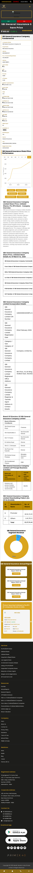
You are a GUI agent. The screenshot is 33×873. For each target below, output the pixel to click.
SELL (24, 21)
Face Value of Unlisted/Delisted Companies (12, 703)
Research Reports (6, 692)
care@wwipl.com (8, 821)
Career (3, 759)
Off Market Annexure (6, 695)
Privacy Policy (4, 730)
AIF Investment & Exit (6, 677)
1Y (18, 157)
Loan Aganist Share (6, 660)
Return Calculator (6, 712)
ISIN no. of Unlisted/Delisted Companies (11, 700)
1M (8, 157)
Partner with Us (5, 762)
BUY (9, 21)
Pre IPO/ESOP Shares (6, 649)
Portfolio (3, 686)
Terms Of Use (5, 735)
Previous (1, 621)
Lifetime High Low (5, 709)
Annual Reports (5, 689)
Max (29, 157)
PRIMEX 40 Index (5, 741)
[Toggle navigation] (30, 6)
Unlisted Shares (5, 654)
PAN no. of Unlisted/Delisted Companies (11, 697)
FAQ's (2, 721)
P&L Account (12, 193)
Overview (11, 190)
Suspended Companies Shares (9, 668)
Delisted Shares (5, 651)
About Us (3, 724)
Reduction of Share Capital (8, 671)
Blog (2, 756)
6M (15, 157)
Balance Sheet (21, 190)
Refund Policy (4, 738)
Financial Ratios (11, 197)
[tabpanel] (16, 622)
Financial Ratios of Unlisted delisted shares (12, 706)
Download (16, 573)
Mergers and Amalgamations (9, 674)
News (2, 750)
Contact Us (4, 727)
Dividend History (22, 197)
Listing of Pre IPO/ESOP (7, 665)
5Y (25, 157)
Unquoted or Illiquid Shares (8, 657)
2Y (22, 157)
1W (4, 157)
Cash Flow (22, 193)
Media (2, 753)
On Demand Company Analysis (9, 663)
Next (31, 621)
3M (11, 157)
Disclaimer (4, 732)
